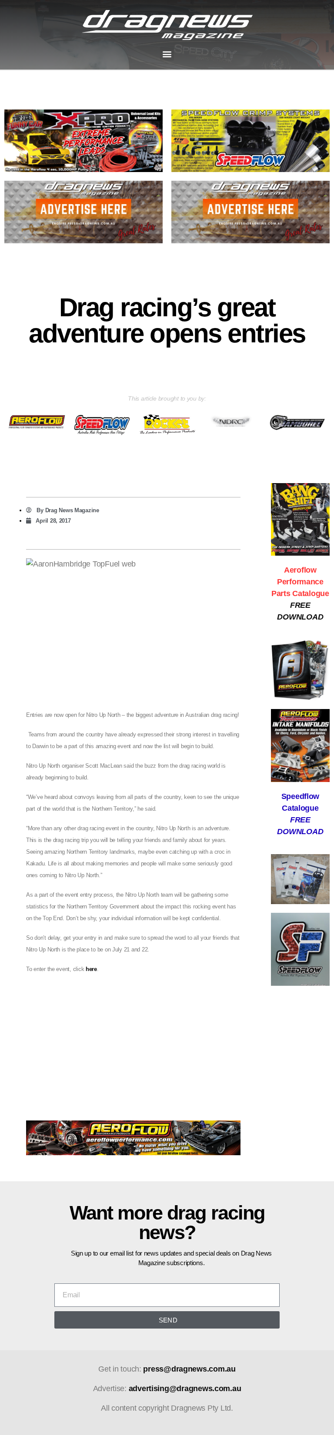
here (91, 969)
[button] (167, 53)
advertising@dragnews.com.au (185, 1388)
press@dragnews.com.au (189, 1369)
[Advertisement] (133, 1043)
